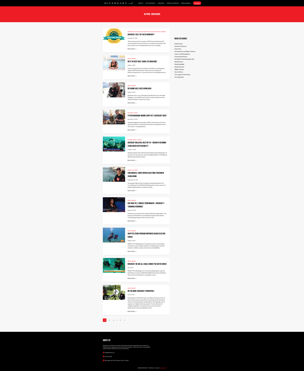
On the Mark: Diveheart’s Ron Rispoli (141, 291)
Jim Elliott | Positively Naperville (184, 59)
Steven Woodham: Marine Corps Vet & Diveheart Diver (147, 115)
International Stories (134, 139)
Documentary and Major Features (184, 51)
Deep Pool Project (173, 3)
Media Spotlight (179, 64)
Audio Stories (178, 44)
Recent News (178, 72)
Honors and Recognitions (149, 31)
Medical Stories (132, 170)
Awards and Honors (134, 31)
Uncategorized (179, 77)
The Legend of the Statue (182, 74)
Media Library (162, 31)
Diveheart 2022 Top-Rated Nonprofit (141, 34)
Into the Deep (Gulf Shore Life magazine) (142, 61)
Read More (132, 49)
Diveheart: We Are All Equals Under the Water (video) (147, 264)
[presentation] (114, 36)
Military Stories (133, 112)
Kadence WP (163, 368)
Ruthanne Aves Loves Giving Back (139, 88)
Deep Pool (177, 49)
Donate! (197, 3)
